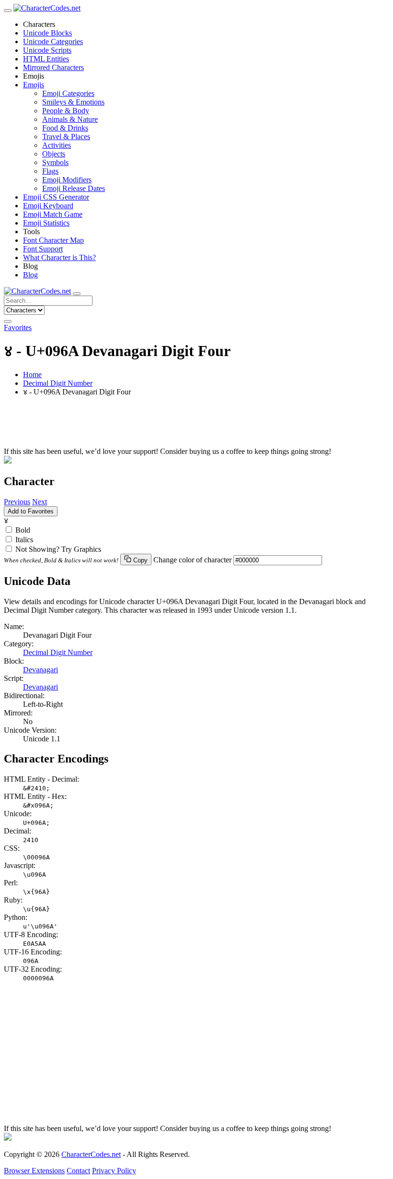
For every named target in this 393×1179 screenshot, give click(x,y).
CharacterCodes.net (91, 1154)
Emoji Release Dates (73, 188)
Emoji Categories (68, 93)
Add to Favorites (31, 511)
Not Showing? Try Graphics (58, 549)
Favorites (18, 327)
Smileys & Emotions (73, 102)
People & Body (65, 111)
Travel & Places (66, 136)
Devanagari (40, 670)
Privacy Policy (114, 1171)
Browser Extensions (34, 1171)
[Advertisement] (196, 425)
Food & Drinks (65, 128)
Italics (24, 540)
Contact (78, 1171)
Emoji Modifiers (67, 180)
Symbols (55, 162)
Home (32, 374)
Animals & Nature (70, 119)
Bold (22, 530)
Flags (50, 171)
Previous (17, 502)
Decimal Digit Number (57, 383)
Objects (53, 154)
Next (39, 502)
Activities (56, 145)
